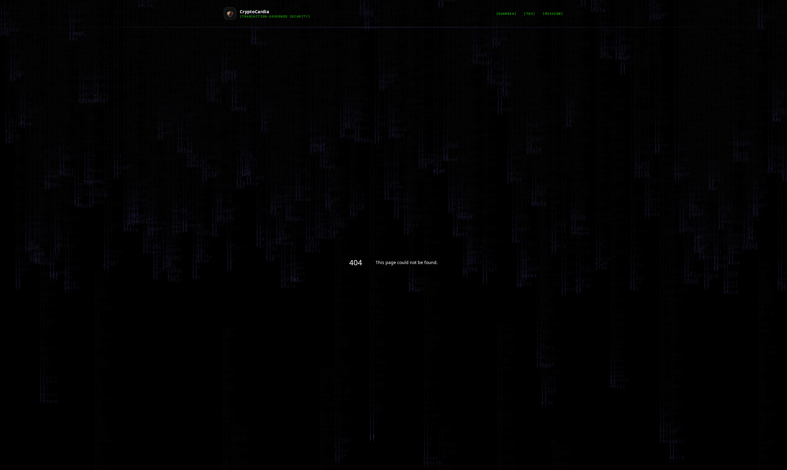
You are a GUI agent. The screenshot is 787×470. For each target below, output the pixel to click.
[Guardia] (506, 13)
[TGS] (529, 13)
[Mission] (553, 13)
